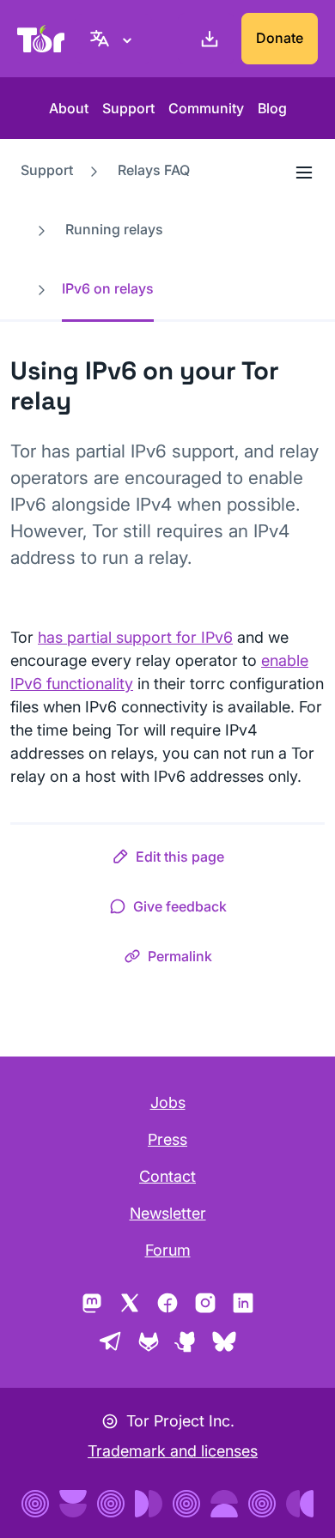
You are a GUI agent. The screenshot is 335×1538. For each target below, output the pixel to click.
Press (167, 1139)
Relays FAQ (154, 170)
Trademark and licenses (173, 1451)
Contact (167, 1176)
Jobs (168, 1102)
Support (128, 108)
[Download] (206, 38)
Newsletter (168, 1213)
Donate (279, 37)
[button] (168, 860)
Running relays (114, 229)
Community (206, 108)
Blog (272, 108)
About (68, 108)
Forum (168, 1250)
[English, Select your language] (113, 39)
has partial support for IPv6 (135, 637)
